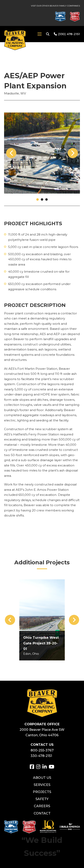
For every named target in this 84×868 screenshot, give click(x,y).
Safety (42, 799)
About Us (42, 778)
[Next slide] (74, 620)
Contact (42, 813)
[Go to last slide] (10, 620)
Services (42, 785)
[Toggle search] (48, 34)
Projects (42, 792)
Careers (42, 806)
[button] (37, 199)
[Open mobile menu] (40, 34)
